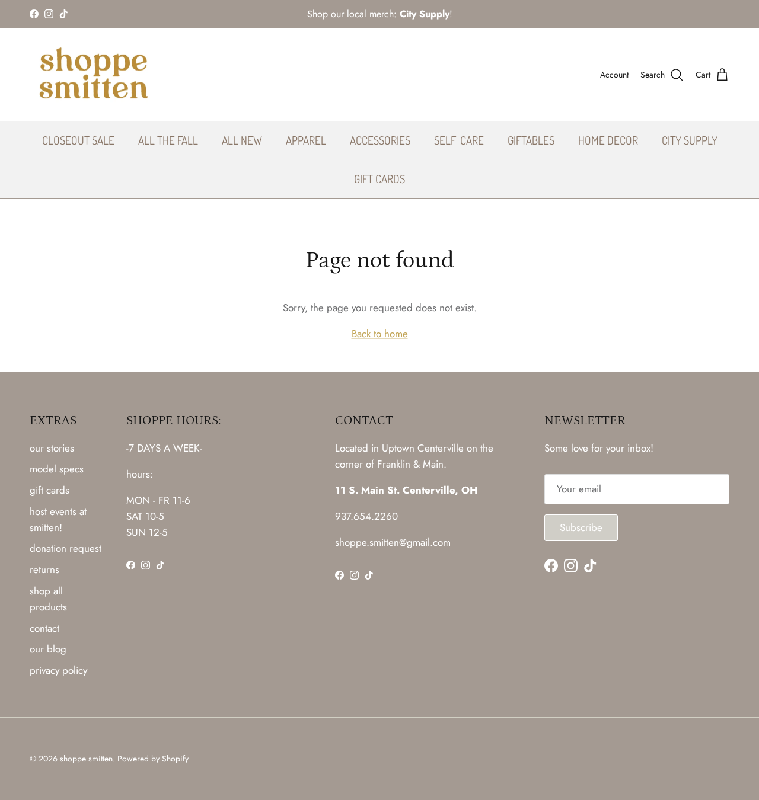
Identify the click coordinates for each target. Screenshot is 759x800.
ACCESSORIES (380, 140)
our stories (52, 448)
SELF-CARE (459, 140)
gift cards (49, 490)
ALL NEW (242, 140)
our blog (48, 649)
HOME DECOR (608, 140)
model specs (57, 469)
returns (44, 569)
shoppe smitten (86, 758)
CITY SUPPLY (689, 140)
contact (44, 628)
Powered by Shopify (153, 758)
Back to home (380, 334)
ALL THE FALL (168, 140)
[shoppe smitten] (93, 75)
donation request (65, 548)
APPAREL (306, 140)
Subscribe (581, 527)
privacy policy (58, 670)
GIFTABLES (531, 140)
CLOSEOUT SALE (78, 140)
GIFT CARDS (379, 178)
